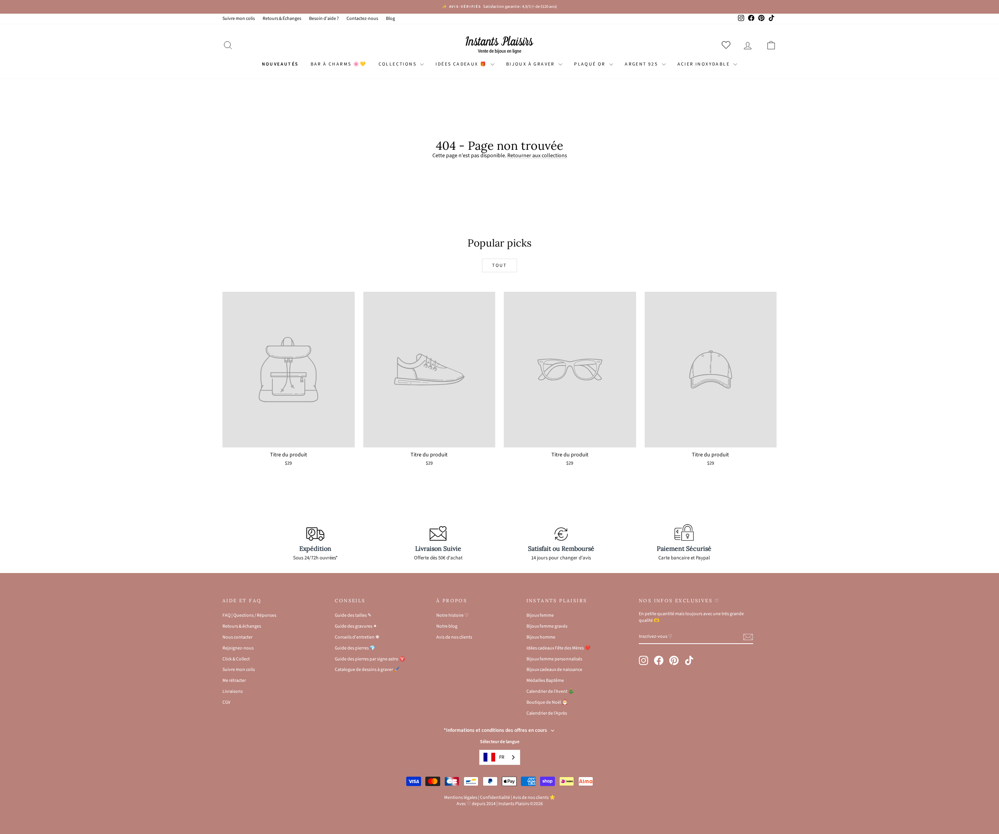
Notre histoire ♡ (452, 615)
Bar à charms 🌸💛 (339, 64)
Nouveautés (280, 64)
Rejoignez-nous (238, 648)
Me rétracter (234, 680)
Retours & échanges (241, 626)
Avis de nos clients (454, 637)
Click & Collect (236, 659)
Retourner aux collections (537, 156)
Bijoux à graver (531, 64)
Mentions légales (460, 797)
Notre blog (446, 626)
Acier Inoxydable (704, 64)
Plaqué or (590, 64)
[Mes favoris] (727, 45)
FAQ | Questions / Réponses (249, 615)
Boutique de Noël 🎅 (547, 702)
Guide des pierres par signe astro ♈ (370, 659)
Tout (499, 265)
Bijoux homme (540, 637)
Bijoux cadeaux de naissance (554, 669)
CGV (226, 702)
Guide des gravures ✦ (356, 626)
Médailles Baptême (545, 680)
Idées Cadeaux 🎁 (462, 64)
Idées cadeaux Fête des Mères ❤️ (558, 648)
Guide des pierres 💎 (355, 648)
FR (501, 757)
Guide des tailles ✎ (353, 615)
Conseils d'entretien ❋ (357, 637)
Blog (390, 18)
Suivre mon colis (238, 18)
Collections (398, 64)
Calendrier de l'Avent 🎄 (550, 691)
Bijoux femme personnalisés (554, 659)
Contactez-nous (362, 18)
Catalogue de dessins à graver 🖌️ (367, 669)
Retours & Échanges (282, 18)
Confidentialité (495, 797)
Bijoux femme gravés (546, 626)
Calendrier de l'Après (546, 713)
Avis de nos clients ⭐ (534, 797)
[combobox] (499, 757)
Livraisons (232, 691)
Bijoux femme (540, 615)
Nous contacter (237, 637)
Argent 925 (642, 64)
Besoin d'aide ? (324, 18)
